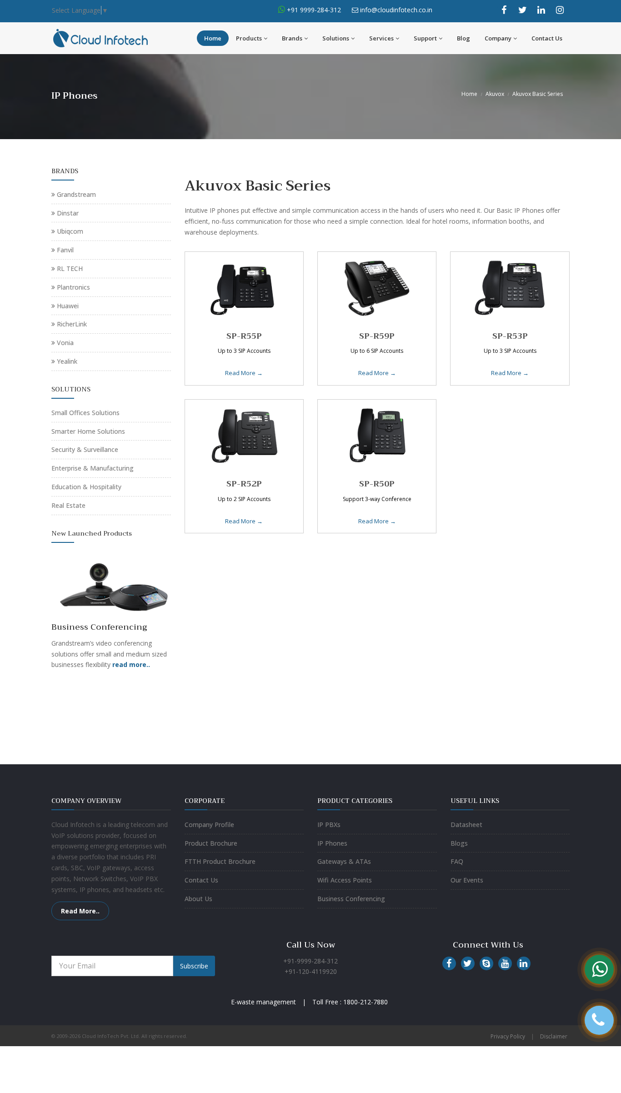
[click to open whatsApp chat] (281, 9)
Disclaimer (553, 1036)
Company (498, 38)
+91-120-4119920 (311, 971)
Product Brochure (211, 843)
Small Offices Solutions (85, 412)
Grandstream (76, 194)
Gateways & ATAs (344, 861)
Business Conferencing (351, 898)
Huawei (68, 305)
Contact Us (546, 38)
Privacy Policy (508, 1036)
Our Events (467, 880)
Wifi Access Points (344, 880)
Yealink (67, 361)
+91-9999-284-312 (310, 961)
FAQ (457, 861)
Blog (463, 38)
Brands (292, 38)
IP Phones (332, 843)
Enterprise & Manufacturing (92, 468)
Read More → (244, 373)
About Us (198, 898)
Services (381, 38)
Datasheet (466, 824)
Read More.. (80, 911)
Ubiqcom (70, 231)
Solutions (335, 38)
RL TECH (70, 268)
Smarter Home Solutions (88, 431)
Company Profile (209, 824)
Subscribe (194, 966)
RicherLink (72, 324)
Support (425, 38)
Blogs (459, 843)
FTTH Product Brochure (220, 861)
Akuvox (495, 94)
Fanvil (65, 250)
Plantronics (73, 287)
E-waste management (263, 1002)
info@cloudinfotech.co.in (396, 9)
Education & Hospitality (86, 486)
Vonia (65, 342)
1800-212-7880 (365, 1002)
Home (212, 38)
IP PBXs (329, 824)
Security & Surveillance (84, 449)
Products (249, 38)
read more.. (131, 664)
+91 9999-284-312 (313, 9)
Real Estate (68, 505)
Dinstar (68, 213)
